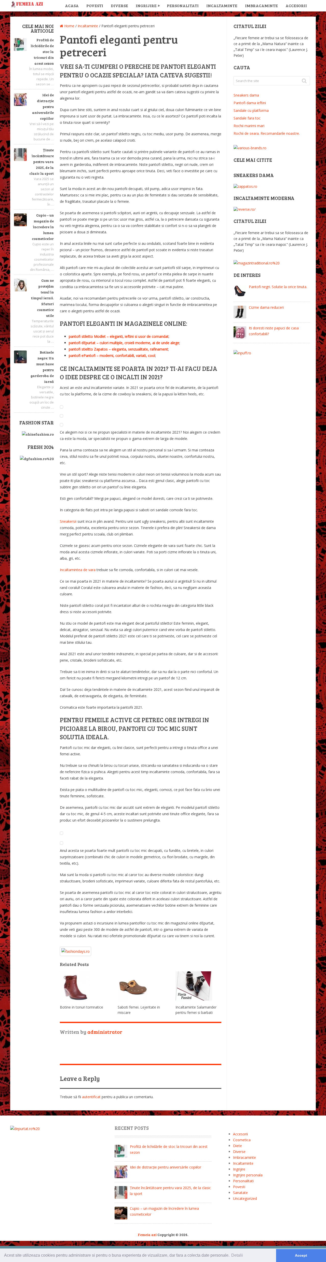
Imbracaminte (261, 5)
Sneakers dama (246, 95)
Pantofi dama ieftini (250, 102)
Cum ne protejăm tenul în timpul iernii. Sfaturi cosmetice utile (42, 298)
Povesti (94, 5)
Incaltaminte (221, 5)
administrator (104, 1031)
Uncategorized (245, 1198)
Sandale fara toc (247, 118)
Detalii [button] (237, 1255)
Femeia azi (147, 1234)
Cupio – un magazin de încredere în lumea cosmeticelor (43, 227)
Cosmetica (242, 1139)
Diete (237, 1145)
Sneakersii (68, 521)
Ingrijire (146, 5)
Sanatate (240, 1192)
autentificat (91, 1096)
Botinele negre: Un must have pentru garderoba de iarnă (42, 367)
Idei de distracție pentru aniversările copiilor (43, 106)
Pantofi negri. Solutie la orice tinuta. (278, 286)
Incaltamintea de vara (78, 569)
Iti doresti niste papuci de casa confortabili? (274, 331)
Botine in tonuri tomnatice (81, 1007)
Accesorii (296, 5)
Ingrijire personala (248, 1175)
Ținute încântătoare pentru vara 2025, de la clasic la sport (41, 161)
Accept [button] (301, 1255)
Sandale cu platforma (251, 110)
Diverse (119, 5)
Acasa (72, 5)
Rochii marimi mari (249, 125)
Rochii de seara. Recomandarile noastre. (267, 133)
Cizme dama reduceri (266, 307)
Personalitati (183, 5)
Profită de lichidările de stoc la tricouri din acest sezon (42, 51)
